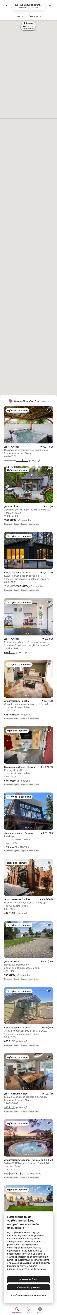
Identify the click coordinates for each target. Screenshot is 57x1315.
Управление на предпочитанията (29, 1295)
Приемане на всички (28, 1279)
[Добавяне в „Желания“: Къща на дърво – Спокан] (49, 535)
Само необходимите (28, 1287)
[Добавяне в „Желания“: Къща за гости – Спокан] (49, 990)
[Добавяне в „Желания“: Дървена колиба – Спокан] (49, 796)
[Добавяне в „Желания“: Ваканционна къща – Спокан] (49, 730)
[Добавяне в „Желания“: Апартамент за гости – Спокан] (49, 1123)
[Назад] (7, 6)
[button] (22, 460)
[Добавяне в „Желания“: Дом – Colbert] (49, 469)
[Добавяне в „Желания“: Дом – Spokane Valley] (49, 1057)
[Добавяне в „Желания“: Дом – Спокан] (49, 410)
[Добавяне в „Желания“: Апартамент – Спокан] (49, 664)
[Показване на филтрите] (50, 6)
